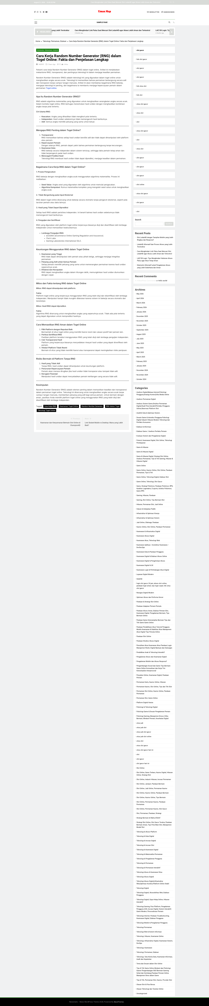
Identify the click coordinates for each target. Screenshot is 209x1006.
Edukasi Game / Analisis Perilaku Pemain (152, 431)
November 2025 (142, 321)
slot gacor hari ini (143, 763)
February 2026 (142, 307)
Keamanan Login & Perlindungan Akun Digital (153, 570)
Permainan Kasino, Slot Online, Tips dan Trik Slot (154, 687)
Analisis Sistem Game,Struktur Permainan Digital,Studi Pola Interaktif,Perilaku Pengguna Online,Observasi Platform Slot (153, 406)
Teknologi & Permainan (145, 863)
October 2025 (141, 325)
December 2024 (142, 370)
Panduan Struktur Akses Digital (148, 641)
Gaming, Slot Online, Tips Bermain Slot (150, 500)
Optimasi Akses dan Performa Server (150, 597)
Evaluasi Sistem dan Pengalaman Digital (151, 436)
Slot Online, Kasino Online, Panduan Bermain (153, 793)
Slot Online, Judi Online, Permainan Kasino (152, 788)
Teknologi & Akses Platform (147, 832)
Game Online (141, 466)
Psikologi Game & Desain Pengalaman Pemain (153, 712)
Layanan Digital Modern (145, 574)
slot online (140, 185)
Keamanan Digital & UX (145, 565)
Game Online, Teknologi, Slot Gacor (149, 482)
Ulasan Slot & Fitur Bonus (146, 984)
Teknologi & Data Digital (145, 836)
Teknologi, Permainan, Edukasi (47, 50)
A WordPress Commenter (146, 281)
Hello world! (162, 281)
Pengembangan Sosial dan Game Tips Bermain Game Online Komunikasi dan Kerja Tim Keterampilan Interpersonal (153, 668)
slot (138, 122)
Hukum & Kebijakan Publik (146, 509)
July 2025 (140, 339)
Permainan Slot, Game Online (147, 698)
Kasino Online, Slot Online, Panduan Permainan (153, 527)
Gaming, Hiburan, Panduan (146, 495)
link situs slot (141, 86)
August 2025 (141, 334)
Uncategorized (142, 993)
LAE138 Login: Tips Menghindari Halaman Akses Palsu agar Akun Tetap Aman (132, 2)
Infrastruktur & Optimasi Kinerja (148, 513)
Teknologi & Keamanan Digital (147, 850)
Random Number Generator (92, 406)
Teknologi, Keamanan (144, 948)
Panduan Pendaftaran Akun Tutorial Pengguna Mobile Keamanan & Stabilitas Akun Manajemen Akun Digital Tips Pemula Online (154, 629)
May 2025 (140, 348)
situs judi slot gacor (144, 732)
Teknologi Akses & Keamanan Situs (149, 872)
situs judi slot (141, 727)
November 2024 (142, 375)
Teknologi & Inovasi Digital (146, 841)
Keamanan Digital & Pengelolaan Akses (151, 561)
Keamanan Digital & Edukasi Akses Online (152, 556)
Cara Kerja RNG (50, 406)
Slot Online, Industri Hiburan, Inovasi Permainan (154, 779)
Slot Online (140, 768)
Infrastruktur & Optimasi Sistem (148, 518)
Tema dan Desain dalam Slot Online (149, 964)
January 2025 (141, 366)
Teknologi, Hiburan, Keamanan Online (150, 936)
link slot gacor (142, 59)
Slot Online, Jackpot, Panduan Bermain (150, 784)
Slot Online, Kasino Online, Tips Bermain (151, 797)
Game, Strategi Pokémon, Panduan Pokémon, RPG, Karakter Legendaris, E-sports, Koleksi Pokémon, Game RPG (155, 488)
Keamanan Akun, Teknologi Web (148, 540)
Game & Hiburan (142, 447)
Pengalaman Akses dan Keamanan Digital (152, 657)
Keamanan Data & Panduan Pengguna (150, 552)
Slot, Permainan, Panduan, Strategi (149, 813)
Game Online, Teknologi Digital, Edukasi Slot (153, 477)
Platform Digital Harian (145, 703)
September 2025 (142, 330)
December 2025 (142, 316)
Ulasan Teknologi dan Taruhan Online (150, 989)
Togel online (51, 88)
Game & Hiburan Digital (145, 452)
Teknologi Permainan (144, 927)
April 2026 (140, 298)
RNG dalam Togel (113, 406)
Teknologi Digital (143, 888)
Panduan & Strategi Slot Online (148, 602)
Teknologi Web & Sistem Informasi (149, 932)
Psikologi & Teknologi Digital (147, 707)
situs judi (140, 723)
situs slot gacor (142, 104)
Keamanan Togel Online (69, 406)
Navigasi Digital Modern (145, 593)
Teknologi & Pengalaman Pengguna (149, 859)
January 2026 (141, 312)
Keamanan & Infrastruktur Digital (148, 531)
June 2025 (140, 343)
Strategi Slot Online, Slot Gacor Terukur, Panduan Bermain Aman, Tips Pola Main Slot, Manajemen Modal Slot (154, 824)
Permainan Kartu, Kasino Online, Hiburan (151, 682)
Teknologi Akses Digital (145, 877)
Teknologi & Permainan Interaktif (148, 868)
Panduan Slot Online (144, 636)
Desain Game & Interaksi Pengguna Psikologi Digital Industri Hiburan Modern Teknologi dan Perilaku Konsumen (153, 420)
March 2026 (141, 303)
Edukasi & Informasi (144, 427)
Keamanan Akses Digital (145, 536)
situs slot (140, 113)
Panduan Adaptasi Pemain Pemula (149, 606)
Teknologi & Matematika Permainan (149, 854)
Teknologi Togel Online (46, 410)
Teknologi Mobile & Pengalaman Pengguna (152, 923)
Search (138, 220)
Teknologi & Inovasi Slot (145, 845)
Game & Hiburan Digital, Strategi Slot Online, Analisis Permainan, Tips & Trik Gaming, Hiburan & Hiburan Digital (155, 458)
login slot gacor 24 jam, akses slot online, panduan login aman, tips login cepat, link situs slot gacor (153, 585)
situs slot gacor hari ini (145, 750)
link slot (139, 95)
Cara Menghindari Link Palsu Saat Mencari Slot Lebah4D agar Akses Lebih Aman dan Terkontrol (82, 30)
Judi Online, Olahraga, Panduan (148, 522)
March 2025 (141, 357)
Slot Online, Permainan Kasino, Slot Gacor (152, 809)
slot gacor (140, 68)
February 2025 (142, 361)
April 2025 (140, 352)
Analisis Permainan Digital (146, 399)
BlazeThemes (119, 1002)
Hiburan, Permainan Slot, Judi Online (150, 504)
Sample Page (102, 22)
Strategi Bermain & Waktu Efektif (148, 818)
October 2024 (141, 379)
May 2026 (140, 294)
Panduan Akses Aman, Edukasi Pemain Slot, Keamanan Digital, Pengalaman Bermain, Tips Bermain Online (153, 613)
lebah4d (139, 579)
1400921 (41, 64)
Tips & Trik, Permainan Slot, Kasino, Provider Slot (154, 980)
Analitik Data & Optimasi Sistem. (148, 413)
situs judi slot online (144, 737)
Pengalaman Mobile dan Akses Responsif (152, 661)
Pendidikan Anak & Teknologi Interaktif (151, 652)
